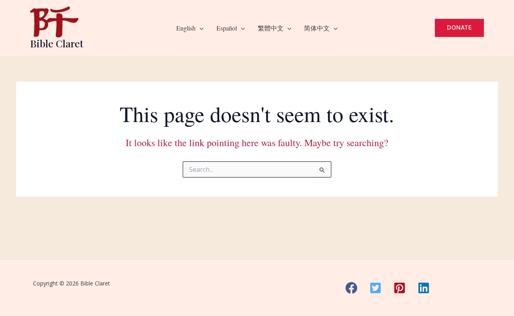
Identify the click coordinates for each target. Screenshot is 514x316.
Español (226, 28)
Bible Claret (57, 43)
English (186, 28)
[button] (200, 28)
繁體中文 (271, 28)
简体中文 (317, 28)
